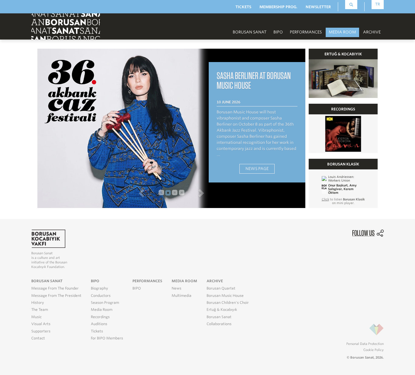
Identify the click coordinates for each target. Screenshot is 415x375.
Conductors (101, 295)
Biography (99, 288)
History (37, 302)
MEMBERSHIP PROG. (278, 7)
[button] (95, 193)
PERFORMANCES (306, 32)
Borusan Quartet (221, 288)
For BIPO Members (107, 338)
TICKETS (243, 7)
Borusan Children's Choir (228, 302)
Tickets (97, 331)
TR (377, 4)
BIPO (278, 32)
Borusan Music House (225, 295)
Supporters (40, 331)
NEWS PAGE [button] (257, 168)
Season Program (105, 302)
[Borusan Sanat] (65, 26)
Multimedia (181, 295)
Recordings (100, 317)
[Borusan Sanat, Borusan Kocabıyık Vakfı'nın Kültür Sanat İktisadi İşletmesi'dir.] (48, 238)
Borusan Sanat (219, 317)
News (176, 288)
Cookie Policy (373, 350)
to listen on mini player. (343, 201)
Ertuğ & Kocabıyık (222, 309)
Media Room (101, 309)
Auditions (99, 324)
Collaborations (219, 324)
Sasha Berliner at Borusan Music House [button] (254, 80)
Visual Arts (40, 324)
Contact (38, 338)
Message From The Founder (55, 288)
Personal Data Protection (365, 343)
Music (36, 317)
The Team (39, 309)
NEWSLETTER (318, 7)
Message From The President (56, 295)
